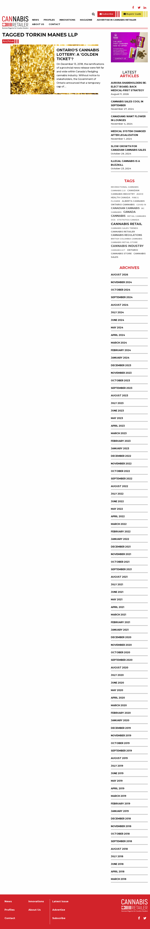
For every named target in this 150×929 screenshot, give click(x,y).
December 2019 (121, 728)
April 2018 (117, 871)
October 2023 (120, 380)
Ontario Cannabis (123, 204)
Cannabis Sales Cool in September (127, 103)
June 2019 (117, 773)
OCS (113, 220)
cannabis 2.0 (118, 190)
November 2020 (121, 645)
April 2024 (118, 335)
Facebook (133, 8)
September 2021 (121, 569)
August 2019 (119, 758)
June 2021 (117, 592)
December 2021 (121, 546)
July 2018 (117, 856)
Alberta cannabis (133, 201)
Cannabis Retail (126, 224)
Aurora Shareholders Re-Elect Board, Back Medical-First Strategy (128, 87)
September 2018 (121, 841)
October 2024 (120, 290)
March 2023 (119, 433)
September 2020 (121, 660)
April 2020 (118, 697)
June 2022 (117, 501)
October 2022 (120, 471)
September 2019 (121, 750)
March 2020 (119, 705)
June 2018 (117, 864)
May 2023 (117, 418)
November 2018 (121, 826)
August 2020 (119, 667)
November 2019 (121, 735)
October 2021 (120, 562)
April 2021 (117, 607)
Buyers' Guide (133, 14)
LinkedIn (145, 8)
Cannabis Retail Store (124, 242)
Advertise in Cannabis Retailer (116, 20)
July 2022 (117, 494)
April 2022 (118, 516)
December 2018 (121, 818)
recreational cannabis (125, 187)
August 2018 (119, 849)
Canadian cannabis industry (125, 192)
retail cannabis (136, 216)
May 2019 (117, 781)
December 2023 (121, 365)
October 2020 (120, 652)
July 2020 (117, 675)
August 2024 (119, 305)
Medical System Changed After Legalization (128, 133)
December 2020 (121, 637)
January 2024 (120, 357)
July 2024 (117, 312)
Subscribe (107, 14)
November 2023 (121, 373)
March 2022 (119, 524)
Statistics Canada (128, 220)
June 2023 (117, 410)
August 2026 (119, 274)
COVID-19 (141, 205)
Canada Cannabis (123, 213)
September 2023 (121, 388)
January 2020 (120, 720)
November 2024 (121, 282)
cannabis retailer (123, 231)
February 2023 (121, 441)
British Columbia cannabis (126, 239)
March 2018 (118, 879)
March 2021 (118, 614)
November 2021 (121, 554)
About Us (38, 24)
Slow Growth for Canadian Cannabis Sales (128, 148)
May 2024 (117, 327)
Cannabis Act (118, 250)
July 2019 (117, 766)
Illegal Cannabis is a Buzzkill (125, 163)
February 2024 (121, 350)
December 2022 (121, 456)
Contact (54, 24)
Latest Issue (60, 901)
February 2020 (121, 713)
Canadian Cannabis (125, 208)
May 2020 (117, 690)
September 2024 (122, 297)
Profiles (49, 20)
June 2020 (117, 682)
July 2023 (117, 403)
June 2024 (117, 320)
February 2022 (121, 531)
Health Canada (120, 197)
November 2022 (121, 463)
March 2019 (118, 796)
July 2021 (117, 584)
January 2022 (120, 539)
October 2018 (120, 834)
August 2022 (119, 486)
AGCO (140, 194)
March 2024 (119, 342)
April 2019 (117, 788)
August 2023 (119, 395)
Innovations (67, 20)
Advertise (58, 909)
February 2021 (120, 622)
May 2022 (117, 509)
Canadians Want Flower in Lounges (128, 118)
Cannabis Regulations (126, 235)
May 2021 (116, 599)
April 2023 (118, 426)
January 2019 (120, 811)
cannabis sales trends (124, 228)
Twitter (139, 8)
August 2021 (119, 577)
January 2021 (120, 630)
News (35, 20)
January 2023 (120, 448)
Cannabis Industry (127, 246)
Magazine (86, 20)
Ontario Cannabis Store (124, 252)
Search (93, 14)
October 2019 (120, 743)
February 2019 (120, 803)
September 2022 (121, 478)
